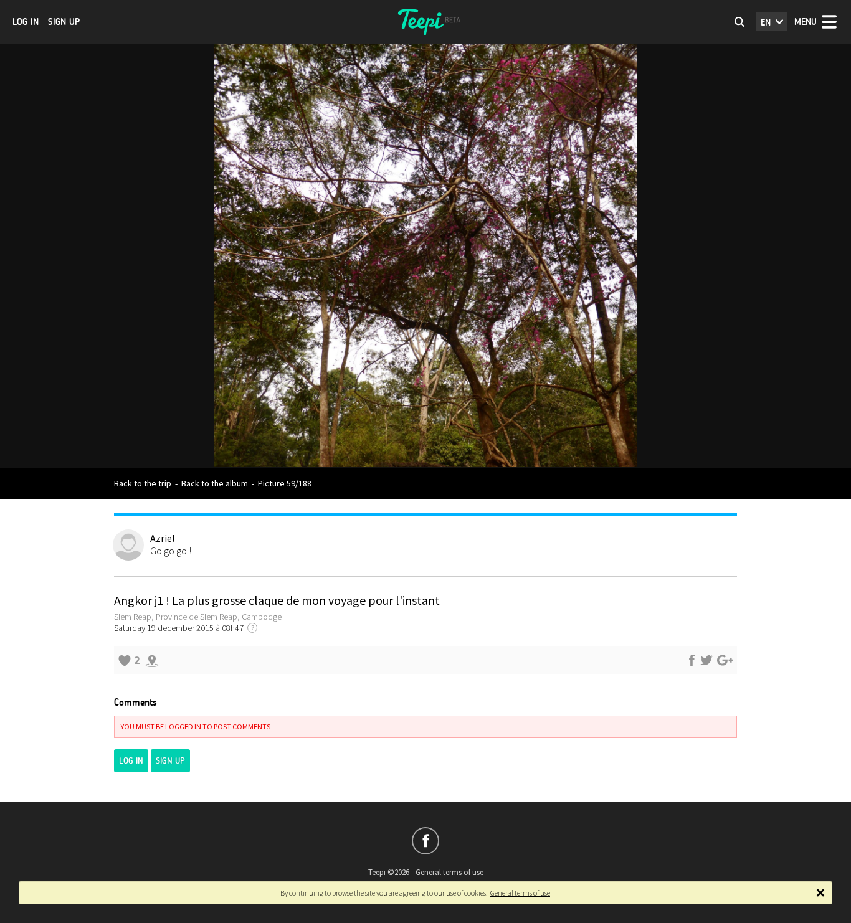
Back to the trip (142, 483)
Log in (25, 21)
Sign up (64, 21)
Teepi (425, 21)
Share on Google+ (725, 660)
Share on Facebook (691, 660)
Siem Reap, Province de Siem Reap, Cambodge (198, 616)
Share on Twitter (706, 660)
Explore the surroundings (152, 660)
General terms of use (449, 872)
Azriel (162, 538)
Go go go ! (170, 550)
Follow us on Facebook (425, 840)
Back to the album (214, 483)
